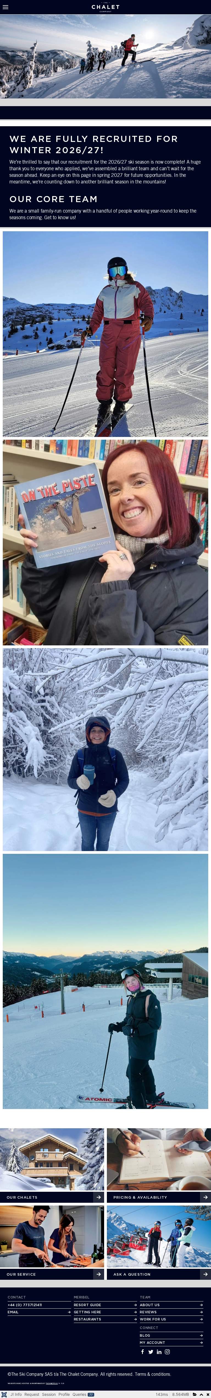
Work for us (153, 1319)
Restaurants (87, 1319)
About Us (150, 1305)
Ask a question (132, 1274)
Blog (145, 1335)
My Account (152, 1342)
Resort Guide (87, 1305)
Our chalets (22, 1197)
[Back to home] (105, 7)
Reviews (148, 1312)
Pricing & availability (140, 1197)
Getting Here (87, 1312)
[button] (5, 7)
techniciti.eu (52, 1383)
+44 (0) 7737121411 (25, 1305)
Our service (21, 1274)
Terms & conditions (152, 1374)
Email (13, 1312)
